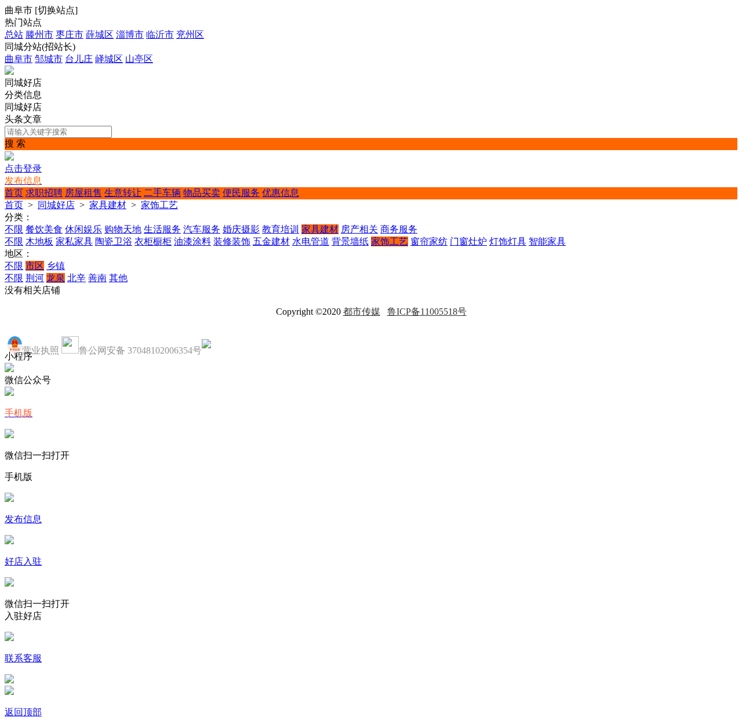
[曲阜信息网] (9, 72)
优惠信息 (280, 193)
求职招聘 (44, 193)
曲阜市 (18, 59)
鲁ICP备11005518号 (427, 311)
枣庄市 (69, 34)
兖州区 (190, 34)
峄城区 (109, 59)
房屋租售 (83, 193)
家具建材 (107, 205)
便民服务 (241, 193)
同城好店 (56, 205)
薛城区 (100, 34)
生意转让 (122, 193)
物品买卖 (201, 193)
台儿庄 (79, 59)
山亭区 (139, 59)
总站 (14, 34)
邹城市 (49, 59)
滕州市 (39, 34)
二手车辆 (162, 193)
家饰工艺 (159, 205)
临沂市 (160, 34)
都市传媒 (361, 311)
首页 (14, 193)
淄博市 (130, 34)
